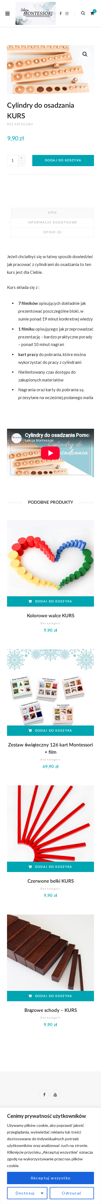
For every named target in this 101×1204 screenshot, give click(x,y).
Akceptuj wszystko (51, 1177)
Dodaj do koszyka (63, 160)
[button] (85, 54)
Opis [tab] (52, 212)
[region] (50, 1156)
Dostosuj (25, 1193)
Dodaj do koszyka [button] (53, 601)
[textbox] (55, 351)
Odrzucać (72, 1193)
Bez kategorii (20, 124)
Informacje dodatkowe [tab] (52, 222)
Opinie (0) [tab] (52, 232)
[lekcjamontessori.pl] (35, 13)
